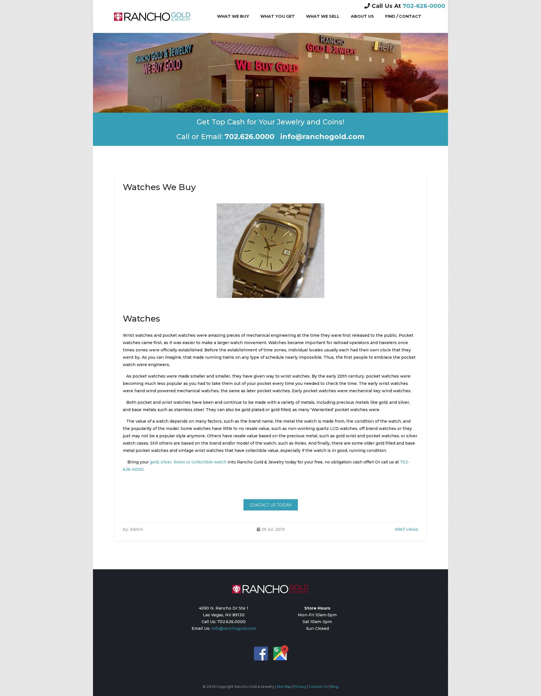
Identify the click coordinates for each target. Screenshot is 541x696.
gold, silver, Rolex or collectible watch (188, 462)
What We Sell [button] (323, 16)
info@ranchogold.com (233, 628)
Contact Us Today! (270, 505)
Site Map (284, 686)
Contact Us (318, 686)
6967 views (406, 529)
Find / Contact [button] (403, 16)
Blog (334, 686)
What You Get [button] (277, 16)
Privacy (300, 686)
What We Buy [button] (233, 16)
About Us (362, 16)
